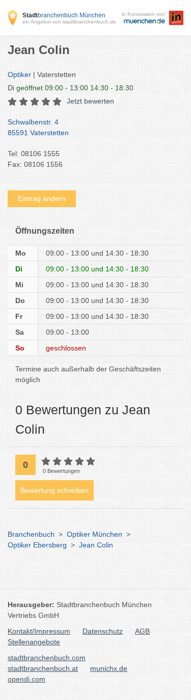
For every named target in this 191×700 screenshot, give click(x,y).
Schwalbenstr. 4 (38, 127)
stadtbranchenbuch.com (47, 658)
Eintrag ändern (42, 198)
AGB (142, 631)
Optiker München (94, 534)
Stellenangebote (34, 642)
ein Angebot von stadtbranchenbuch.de (69, 21)
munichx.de (108, 668)
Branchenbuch (31, 534)
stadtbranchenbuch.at (43, 668)
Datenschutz (103, 631)
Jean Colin (96, 545)
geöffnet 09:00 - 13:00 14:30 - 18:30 (70, 88)
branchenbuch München (63, 15)
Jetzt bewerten (90, 101)
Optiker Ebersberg (37, 545)
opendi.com (26, 679)
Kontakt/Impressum (39, 631)
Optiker (19, 74)
